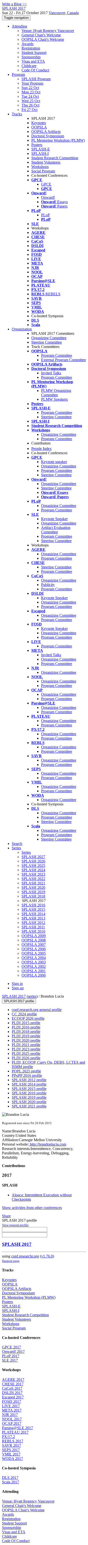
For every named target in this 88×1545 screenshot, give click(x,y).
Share (6, 1216)
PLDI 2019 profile (26, 1036)
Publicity (48, 585)
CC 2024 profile (24, 1014)
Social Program (43, 171)
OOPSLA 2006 (34, 949)
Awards (27, 44)
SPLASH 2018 (33, 896)
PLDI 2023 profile (26, 1049)
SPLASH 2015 (33, 909)
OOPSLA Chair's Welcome (43, 39)
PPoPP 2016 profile (27, 1075)
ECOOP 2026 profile (28, 1018)
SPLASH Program (36, 79)
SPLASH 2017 (14, 996)
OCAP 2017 (11, 1423)
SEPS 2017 (11, 1450)
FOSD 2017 (11, 1401)
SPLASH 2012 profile (29, 1080)
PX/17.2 (8, 1437)
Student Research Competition (54, 158)
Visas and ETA (33, 61)
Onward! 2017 (13, 1351)
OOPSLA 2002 (34, 966)
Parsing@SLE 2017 (17, 1428)
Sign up (18, 988)
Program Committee (56, 355)
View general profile (15, 1225)
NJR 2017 (10, 1415)
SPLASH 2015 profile (29, 1089)
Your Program (32, 83)
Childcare (29, 66)
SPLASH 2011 (33, 927)
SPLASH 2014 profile (29, 1084)
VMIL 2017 (11, 1454)
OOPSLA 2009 (34, 936)
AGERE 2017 (13, 1379)
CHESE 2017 (12, 1384)
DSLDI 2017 (12, 1393)
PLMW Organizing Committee (56, 392)
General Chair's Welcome (41, 35)
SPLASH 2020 (33, 887)
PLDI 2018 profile (26, 1032)
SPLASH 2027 (33, 857)
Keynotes (38, 123)
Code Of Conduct (35, 70)
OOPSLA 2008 (34, 940)
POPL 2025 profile (26, 1071)
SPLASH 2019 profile (29, 1097)
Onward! (48, 197)
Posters (36, 145)
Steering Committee (46, 342)
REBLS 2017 (12, 1441)
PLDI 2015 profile (26, 1023)
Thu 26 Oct (30, 105)
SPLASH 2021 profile (29, 1106)
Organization (22, 329)
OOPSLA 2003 (34, 962)
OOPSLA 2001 (34, 971)
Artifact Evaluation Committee (55, 529)
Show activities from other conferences (32, 1208)
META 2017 (12, 1410)
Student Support (34, 52)
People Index (41, 448)
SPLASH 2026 (33, 861)
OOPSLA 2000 (34, 975)
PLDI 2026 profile (26, 1058)
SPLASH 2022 (33, 879)
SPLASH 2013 (33, 918)
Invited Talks (51, 373)
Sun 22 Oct (30, 88)
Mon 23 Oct (31, 92)
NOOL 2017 (12, 1419)
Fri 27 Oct (29, 110)
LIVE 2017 (11, 1406)
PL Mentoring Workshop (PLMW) (58, 140)
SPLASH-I (40, 153)
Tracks (17, 114)
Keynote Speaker (54, 519)
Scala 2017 (10, 1482)
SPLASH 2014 (33, 914)
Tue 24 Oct (30, 96)
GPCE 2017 (11, 1347)
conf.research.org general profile (37, 1010)
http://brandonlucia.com (47, 1144)
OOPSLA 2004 (34, 958)
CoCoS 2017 (12, 1388)
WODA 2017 (12, 1458)
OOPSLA (39, 127)
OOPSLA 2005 (34, 953)
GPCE (46, 184)
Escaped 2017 (13, 1397)
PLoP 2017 (10, 1356)
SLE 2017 (10, 1360)
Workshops (40, 167)
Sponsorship (31, 57)
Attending (19, 26)
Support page (11, 1261)
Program (18, 74)
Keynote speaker (54, 462)
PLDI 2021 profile (26, 1045)
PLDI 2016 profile (26, 1027)
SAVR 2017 (11, 1445)
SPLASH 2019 (33, 892)
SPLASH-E (40, 149)
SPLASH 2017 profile (19, 1001)
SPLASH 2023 (33, 874)
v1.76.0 (47, 1256)
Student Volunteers (45, 162)
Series (26, 852)
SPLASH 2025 (33, 865)
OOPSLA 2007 (34, 944)
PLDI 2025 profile (26, 1053)
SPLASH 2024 (33, 870)
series (32, 996)
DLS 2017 (10, 1478)
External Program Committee (63, 360)
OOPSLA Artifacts (46, 131)
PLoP (45, 215)
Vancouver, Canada (64, 13)
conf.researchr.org (25, 1256)
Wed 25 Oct (31, 101)
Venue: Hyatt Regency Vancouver (48, 31)
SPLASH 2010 (33, 931)
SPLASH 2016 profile (29, 1093)
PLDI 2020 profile (26, 1040)
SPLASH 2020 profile (29, 1102)
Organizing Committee (48, 338)
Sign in (17, 983)
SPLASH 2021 (33, 883)
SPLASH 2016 (33, 905)
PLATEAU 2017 (15, 1432)
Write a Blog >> (14, 4)
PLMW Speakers (54, 399)
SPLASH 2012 (33, 923)
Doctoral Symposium (47, 136)
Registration (31, 48)
